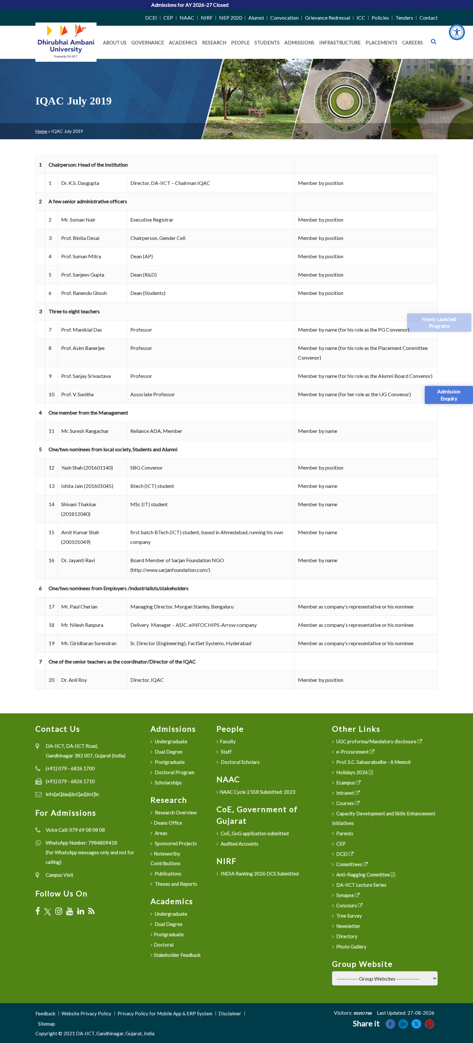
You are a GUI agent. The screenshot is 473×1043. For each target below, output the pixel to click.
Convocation (284, 17)
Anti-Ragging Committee (363, 874)
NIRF (207, 17)
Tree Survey (348, 916)
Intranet (345, 793)
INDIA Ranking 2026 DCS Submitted (259, 873)
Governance (147, 42)
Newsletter (347, 926)
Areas (160, 833)
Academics (183, 42)
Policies (380, 17)
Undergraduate (170, 741)
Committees (349, 864)
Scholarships (168, 782)
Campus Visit (59, 875)
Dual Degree (168, 752)
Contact (429, 17)
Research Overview (175, 812)
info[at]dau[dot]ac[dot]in (72, 794)
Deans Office (168, 823)
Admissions (299, 42)
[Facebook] (37, 911)
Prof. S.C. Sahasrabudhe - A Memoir (373, 762)
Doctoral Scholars (240, 762)
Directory (346, 936)
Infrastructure (340, 42)
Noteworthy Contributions (166, 858)
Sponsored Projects (175, 843)
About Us (114, 42)
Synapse (345, 895)
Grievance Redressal (327, 17)
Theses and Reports (175, 884)
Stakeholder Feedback (177, 955)
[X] (47, 911)
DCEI (151, 17)
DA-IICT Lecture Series (360, 885)
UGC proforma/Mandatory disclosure (376, 741)
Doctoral (163, 944)
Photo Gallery (350, 946)
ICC (361, 17)
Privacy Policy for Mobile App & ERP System (164, 1013)
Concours (346, 905)
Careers (412, 42)
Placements (381, 42)
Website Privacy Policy (86, 1013)
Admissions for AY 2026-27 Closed (156, 5)
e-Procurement (352, 752)
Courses (345, 803)
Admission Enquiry (448, 394)
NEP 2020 (230, 17)
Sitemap (46, 1024)
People (240, 42)
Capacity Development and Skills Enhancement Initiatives (383, 818)
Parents (344, 833)
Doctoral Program (174, 772)
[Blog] (91, 911)
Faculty (228, 741)
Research (214, 42)
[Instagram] (58, 911)
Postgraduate (169, 762)
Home (41, 131)
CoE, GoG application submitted (254, 833)
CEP (168, 17)
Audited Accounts (239, 843)
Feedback (45, 1013)
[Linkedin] (403, 1023)
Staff (226, 752)
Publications (167, 873)
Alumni (256, 17)
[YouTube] (69, 911)
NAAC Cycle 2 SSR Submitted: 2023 (257, 792)
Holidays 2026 (352, 772)
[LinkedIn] (80, 911)
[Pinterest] (429, 1023)
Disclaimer (229, 1013)
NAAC (187, 17)
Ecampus (345, 782)
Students (267, 42)
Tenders (404, 17)
